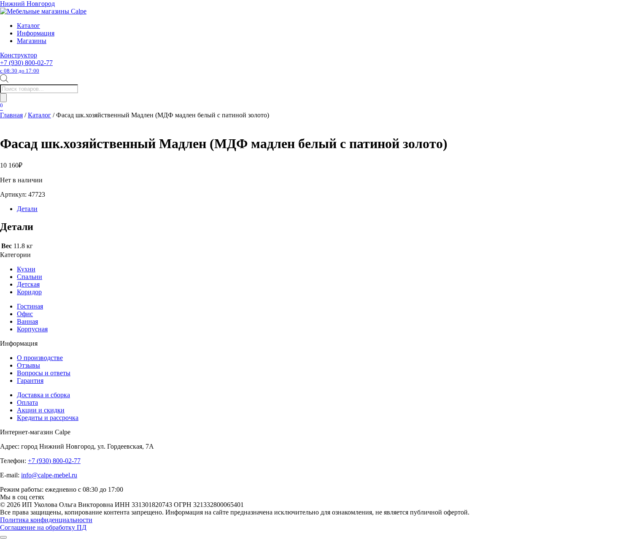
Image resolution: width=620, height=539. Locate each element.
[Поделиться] (592, 9)
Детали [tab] (27, 208)
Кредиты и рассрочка (47, 417)
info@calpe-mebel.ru (49, 475)
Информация (35, 33)
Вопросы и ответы (43, 372)
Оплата (27, 402)
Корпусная (32, 329)
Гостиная (30, 306)
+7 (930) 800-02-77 (26, 66)
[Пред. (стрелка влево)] (15, 270)
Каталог (28, 25)
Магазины (31, 40)
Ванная (27, 321)
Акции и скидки (41, 410)
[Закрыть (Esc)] (610, 9)
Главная (11, 115)
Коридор (29, 291)
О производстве (40, 357)
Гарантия (30, 380)
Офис (25, 313)
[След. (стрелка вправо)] (605, 270)
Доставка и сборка (43, 394)
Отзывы (28, 365)
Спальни (29, 276)
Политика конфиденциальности (46, 519)
